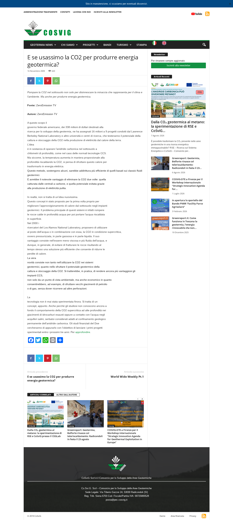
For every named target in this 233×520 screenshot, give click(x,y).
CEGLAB (31, 426)
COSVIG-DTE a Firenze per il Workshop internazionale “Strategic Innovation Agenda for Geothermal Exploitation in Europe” (124, 436)
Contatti (65, 12)
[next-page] (142, 399)
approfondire (82, 332)
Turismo (122, 44)
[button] (204, 45)
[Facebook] (31, 80)
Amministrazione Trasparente (40, 12)
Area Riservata (177, 516)
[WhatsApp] (56, 80)
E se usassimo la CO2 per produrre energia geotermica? (50, 378)
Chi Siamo (67, 44)
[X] (39, 80)
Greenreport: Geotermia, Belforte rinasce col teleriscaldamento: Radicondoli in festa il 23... (187, 163)
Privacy (192, 516)
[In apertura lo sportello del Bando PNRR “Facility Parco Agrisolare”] (160, 205)
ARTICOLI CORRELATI (40, 394)
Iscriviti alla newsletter (178, 65)
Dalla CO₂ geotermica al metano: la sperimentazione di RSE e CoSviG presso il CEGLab (44, 433)
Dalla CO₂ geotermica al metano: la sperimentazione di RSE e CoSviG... (178, 126)
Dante (162, 516)
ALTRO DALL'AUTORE (66, 394)
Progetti (89, 44)
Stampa (142, 44)
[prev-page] (138, 399)
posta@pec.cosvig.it (116, 499)
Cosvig (71, 426)
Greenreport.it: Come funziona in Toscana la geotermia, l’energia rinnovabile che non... (184, 222)
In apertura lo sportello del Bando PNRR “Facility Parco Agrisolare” (187, 203)
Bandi (107, 44)
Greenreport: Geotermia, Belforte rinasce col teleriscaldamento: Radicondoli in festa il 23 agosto (85, 434)
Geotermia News (41, 44)
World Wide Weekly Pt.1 (127, 376)
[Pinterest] (47, 80)
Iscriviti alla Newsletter (107, 12)
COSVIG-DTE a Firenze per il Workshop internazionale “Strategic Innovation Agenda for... (188, 184)
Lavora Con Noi (82, 12)
